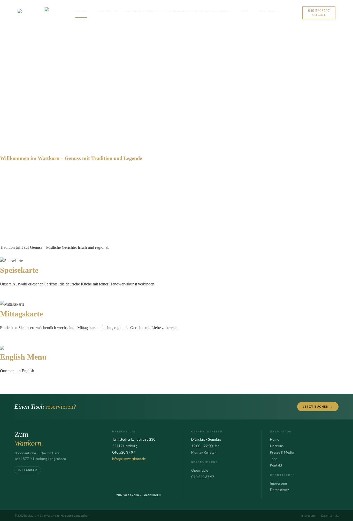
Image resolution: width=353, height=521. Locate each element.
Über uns (276, 446)
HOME (81, 13)
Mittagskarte (10, 340)
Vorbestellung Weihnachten (197, 13)
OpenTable (199, 470)
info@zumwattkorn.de (129, 459)
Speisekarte (9, 297)
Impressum (278, 483)
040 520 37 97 (202, 477)
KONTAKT (268, 13)
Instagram (27, 470)
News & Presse (141, 13)
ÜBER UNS (106, 13)
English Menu (11, 384)
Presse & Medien (282, 452)
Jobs (273, 459)
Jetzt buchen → (318, 406)
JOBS (244, 13)
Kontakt (276, 465)
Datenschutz (279, 490)
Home (274, 439)
